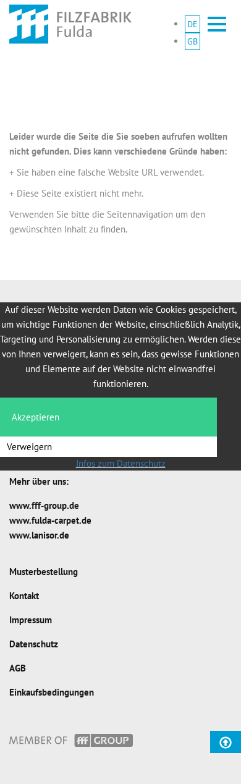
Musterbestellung (43, 571)
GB (192, 41)
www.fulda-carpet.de (50, 520)
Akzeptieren (35, 417)
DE (192, 24)
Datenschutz (33, 644)
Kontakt (24, 596)
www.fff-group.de (44, 505)
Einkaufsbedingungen (51, 692)
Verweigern (29, 447)
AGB (17, 668)
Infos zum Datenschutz (121, 463)
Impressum (30, 620)
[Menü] (217, 24)
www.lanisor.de (39, 535)
